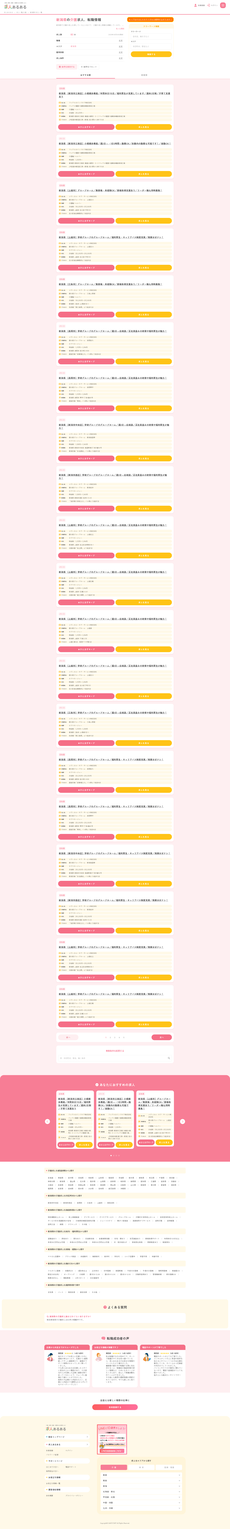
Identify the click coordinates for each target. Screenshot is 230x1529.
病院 (61, 1224)
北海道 (50, 1178)
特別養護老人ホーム (56, 1217)
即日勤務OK (171, 1274)
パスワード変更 (52, 1454)
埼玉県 (151, 1178)
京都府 (173, 1181)
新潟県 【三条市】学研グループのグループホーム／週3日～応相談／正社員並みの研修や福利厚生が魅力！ (113, 712)
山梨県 (103, 1181)
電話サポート (71, 1467)
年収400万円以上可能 (78, 1242)
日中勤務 (107, 1270)
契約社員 (71, 1292)
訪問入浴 (51, 1224)
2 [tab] (113, 1155)
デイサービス (89, 1217)
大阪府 (50, 1185)
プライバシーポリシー (74, 1495)
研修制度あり (152, 1242)
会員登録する (115, 1407)
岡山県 (113, 1185)
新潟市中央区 (53, 1203)
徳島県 (143, 1185)
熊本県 (80, 1188)
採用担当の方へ (52, 1471)
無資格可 (96, 1256)
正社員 (50, 1292)
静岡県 (133, 1181)
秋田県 (91, 1178)
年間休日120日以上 (171, 1238)
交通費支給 (89, 1238)
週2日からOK (110, 1274)
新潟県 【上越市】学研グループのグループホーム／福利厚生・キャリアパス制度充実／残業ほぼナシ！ (111, 237)
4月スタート (80, 1278)
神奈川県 (51, 1181)
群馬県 (141, 1178)
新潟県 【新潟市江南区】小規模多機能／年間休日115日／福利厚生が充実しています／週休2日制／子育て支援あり (74, 1103)
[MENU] (223, 5)
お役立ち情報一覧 (53, 1483)
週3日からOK (125, 1274)
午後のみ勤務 (148, 1270)
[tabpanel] (75, 1120)
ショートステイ (106, 1220)
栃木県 (131, 1178)
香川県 (153, 1185)
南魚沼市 (110, 1203)
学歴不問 (143, 1256)
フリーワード (136, 31)
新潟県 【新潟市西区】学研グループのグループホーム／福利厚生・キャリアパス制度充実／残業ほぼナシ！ (113, 900)
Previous (47, 1121)
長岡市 (79, 1203)
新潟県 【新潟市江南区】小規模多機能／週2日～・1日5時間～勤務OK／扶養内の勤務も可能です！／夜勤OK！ (115, 143)
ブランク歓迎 (70, 1256)
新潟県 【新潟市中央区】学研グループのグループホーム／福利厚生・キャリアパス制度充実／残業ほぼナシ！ (114, 853)
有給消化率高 (137, 1242)
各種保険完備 (104, 1238)
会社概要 (49, 1495)
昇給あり (65, 1238)
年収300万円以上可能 (56, 1242)
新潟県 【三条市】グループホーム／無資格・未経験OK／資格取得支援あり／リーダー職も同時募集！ (110, 284)
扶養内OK (69, 1270)
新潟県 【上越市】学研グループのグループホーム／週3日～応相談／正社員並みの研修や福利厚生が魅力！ (113, 525)
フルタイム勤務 (54, 1270)
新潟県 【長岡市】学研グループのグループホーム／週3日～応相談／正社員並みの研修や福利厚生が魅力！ (113, 331)
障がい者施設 (122, 1220)
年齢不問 (155, 1256)
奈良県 (70, 1185)
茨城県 (121, 1178)
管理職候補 (157, 1274)
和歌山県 (81, 1185)
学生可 (117, 1256)
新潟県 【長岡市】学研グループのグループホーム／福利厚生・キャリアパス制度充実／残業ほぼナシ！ (111, 759)
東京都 (172, 1178)
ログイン (69, 1450)
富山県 (72, 1181)
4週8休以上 (82, 1270)
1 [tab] (111, 1155)
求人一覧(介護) (21, 12)
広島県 (123, 1185)
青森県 (60, 1178)
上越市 (100, 1203)
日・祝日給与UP (120, 1242)
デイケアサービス (107, 1217)
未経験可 (84, 1256)
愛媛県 (163, 1185)
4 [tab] (119, 1155)
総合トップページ (56, 1436)
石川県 (82, 1181)
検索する (151, 54)
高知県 (173, 1185)
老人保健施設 (74, 1217)
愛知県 (143, 1181)
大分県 (91, 1188)
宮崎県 (101, 1188)
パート (60, 1292)
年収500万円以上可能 (100, 1242)
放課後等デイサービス (141, 1220)
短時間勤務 (162, 1270)
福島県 (111, 1178)
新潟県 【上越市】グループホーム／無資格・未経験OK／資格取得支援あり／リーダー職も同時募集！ (110, 190)
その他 (84, 1224)
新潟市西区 (67, 1203)
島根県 (103, 1185)
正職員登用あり (141, 1274)
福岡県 (50, 1188)
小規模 (82, 1274)
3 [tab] (116, 1155)
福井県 (92, 1181)
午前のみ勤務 (132, 1270)
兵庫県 (60, 1185)
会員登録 (49, 1450)
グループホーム (124, 1217)
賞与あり (76, 1238)
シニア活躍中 (130, 1256)
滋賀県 (163, 1181)
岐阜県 (123, 1181)
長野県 (113, 1181)
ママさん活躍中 (54, 1256)
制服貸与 (166, 1242)
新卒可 (107, 1256)
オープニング (69, 1274)
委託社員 (83, 1292)
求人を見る (143, 127)
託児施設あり (135, 1238)
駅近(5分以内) (53, 1274)
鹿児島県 (112, 1188)
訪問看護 (170, 1220)
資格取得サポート (152, 1238)
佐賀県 (60, 1188)
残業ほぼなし (53, 1278)
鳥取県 (92, 1185)
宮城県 (80, 1178)
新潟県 (62, 1181)
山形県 (101, 1178)
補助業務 (66, 1278)
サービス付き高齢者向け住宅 (59, 1220)
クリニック (72, 1224)
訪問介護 (158, 1220)
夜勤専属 (119, 1270)
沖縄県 (123, 1188)
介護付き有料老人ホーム (145, 1217)
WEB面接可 (94, 1278)
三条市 (89, 1203)
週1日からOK (95, 1274)
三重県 (153, 1181)
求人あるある (8, 12)
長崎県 (70, 1188)
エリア (133, 41)
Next (182, 1121)
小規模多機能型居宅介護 (85, 1220)
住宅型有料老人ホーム (169, 1217)
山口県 (133, 1185)
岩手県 (70, 1178)
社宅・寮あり (119, 1238)
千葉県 (161, 1178)
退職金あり (52, 1238)
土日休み (95, 1270)
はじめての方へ (52, 1467)
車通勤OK (176, 1270)
